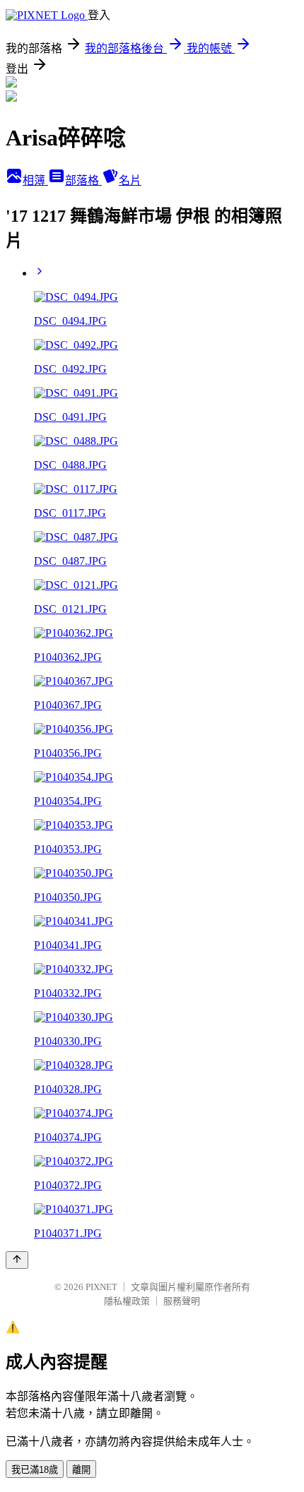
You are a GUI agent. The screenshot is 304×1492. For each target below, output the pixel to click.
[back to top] (17, 1260)
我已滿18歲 (34, 1469)
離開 (81, 1469)
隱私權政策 (127, 1301)
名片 (130, 180)
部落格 (83, 180)
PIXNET (101, 1287)
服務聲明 (181, 1301)
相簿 (35, 180)
